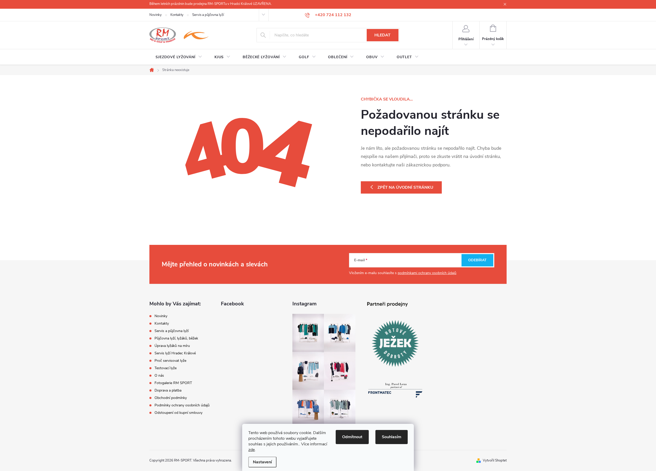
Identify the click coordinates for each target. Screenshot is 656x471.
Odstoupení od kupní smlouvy (178, 412)
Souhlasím (391, 437)
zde (251, 450)
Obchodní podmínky (171, 397)
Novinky (155, 15)
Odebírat (477, 260)
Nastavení (262, 462)
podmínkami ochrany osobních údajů (427, 272)
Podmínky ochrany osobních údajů (182, 405)
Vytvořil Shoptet (495, 460)
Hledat (382, 35)
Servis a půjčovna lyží (208, 15)
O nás (159, 375)
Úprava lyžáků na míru (172, 345)
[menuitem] (178, 57)
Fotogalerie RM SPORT (173, 382)
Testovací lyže (166, 368)
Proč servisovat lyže (170, 360)
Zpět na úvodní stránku (405, 187)
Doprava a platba (168, 390)
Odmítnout (352, 437)
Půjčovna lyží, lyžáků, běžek (176, 338)
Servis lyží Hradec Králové (175, 353)
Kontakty (176, 15)
